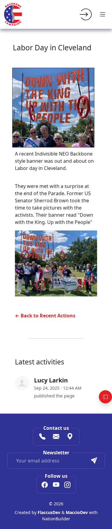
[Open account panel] (105, 396)
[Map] (70, 437)
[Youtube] (56, 485)
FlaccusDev (49, 512)
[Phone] (42, 437)
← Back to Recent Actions (45, 315)
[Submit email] (94, 460)
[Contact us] (56, 437)
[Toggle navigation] (102, 14)
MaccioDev (77, 512)
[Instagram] (67, 485)
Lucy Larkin (51, 380)
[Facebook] (45, 485)
